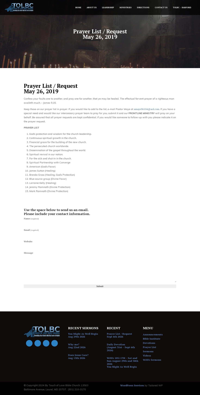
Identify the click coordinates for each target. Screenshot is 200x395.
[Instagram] (54, 343)
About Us (92, 7)
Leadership (108, 7)
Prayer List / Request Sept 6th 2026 (119, 335)
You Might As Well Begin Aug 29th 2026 (83, 335)
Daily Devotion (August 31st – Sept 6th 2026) (121, 347)
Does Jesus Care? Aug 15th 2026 (78, 356)
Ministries (125, 7)
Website (28, 241)
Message (28, 252)
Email (31, 229)
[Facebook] (29, 343)
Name (31, 218)
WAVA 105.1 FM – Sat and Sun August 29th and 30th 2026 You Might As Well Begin (122, 362)
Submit (100, 286)
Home (78, 7)
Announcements (153, 334)
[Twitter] (46, 343)
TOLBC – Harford (182, 7)
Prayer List (149, 347)
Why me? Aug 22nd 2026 (76, 346)
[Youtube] (37, 343)
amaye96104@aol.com (146, 109)
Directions (143, 7)
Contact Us (161, 7)
